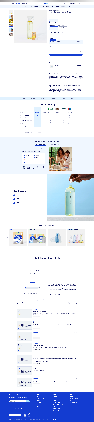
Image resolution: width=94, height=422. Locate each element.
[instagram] (9, 408)
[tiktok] (15, 408)
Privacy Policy (22, 403)
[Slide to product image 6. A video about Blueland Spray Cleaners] (11, 34)
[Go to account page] (79, 3)
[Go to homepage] (47, 3)
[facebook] (12, 408)
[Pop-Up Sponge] (57, 237)
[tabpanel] (47, 120)
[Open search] (76, 3)
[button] (86, 238)
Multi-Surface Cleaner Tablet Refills (26, 314)
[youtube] (21, 408)
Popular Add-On (52, 62)
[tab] (40, 144)
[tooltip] (55, 282)
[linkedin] (18, 408)
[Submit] (28, 401)
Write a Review (73, 303)
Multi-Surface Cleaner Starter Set (25, 337)
